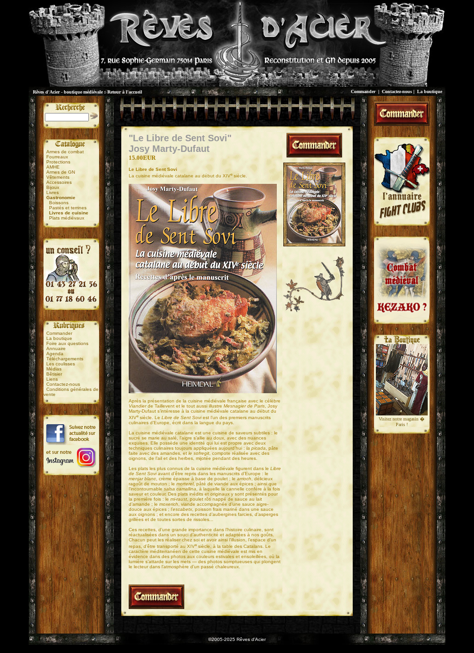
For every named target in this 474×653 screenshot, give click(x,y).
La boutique (429, 91)
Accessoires (59, 182)
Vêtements (57, 177)
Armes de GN (60, 172)
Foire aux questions (67, 343)
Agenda (54, 353)
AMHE (53, 167)
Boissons (59, 202)
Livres (52, 192)
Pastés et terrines (68, 207)
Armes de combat (65, 151)
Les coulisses (60, 363)
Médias (54, 368)
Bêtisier (54, 374)
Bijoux (52, 187)
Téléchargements (64, 358)
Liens (52, 379)
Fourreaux (57, 156)
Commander (363, 91)
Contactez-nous (397, 91)
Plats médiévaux (66, 217)
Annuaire (56, 348)
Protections (58, 161)
